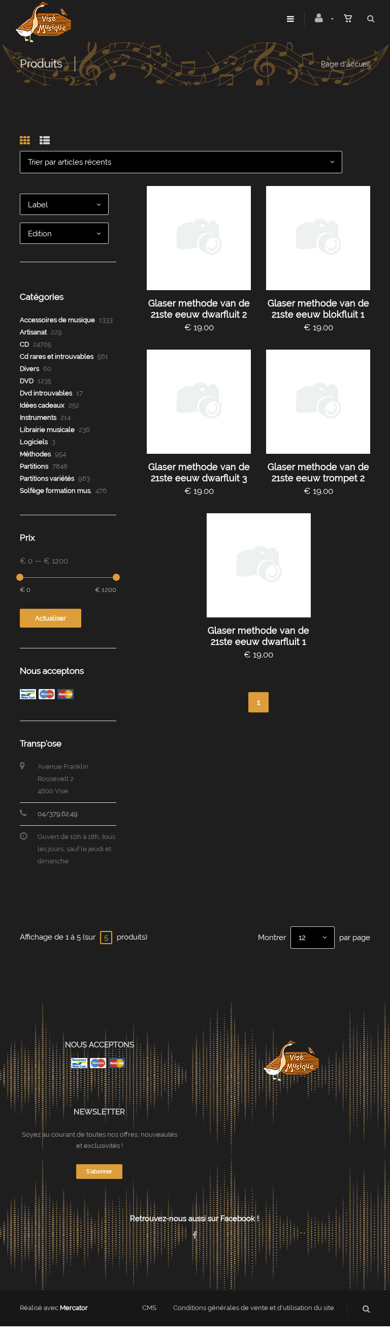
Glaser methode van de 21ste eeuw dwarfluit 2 (199, 309)
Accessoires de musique (57, 320)
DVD (27, 381)
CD (24, 344)
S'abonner (99, 1171)
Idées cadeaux (42, 405)
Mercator (74, 1308)
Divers (29, 368)
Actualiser (50, 618)
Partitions (34, 466)
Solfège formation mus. (55, 490)
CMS (149, 1308)
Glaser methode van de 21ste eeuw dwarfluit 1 (258, 636)
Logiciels (34, 442)
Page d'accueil (345, 64)
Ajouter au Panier (203, 238)
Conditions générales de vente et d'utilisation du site (253, 1308)
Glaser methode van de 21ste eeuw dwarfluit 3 (199, 472)
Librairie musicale (47, 429)
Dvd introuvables (46, 393)
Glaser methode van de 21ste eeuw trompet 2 (318, 472)
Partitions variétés (47, 478)
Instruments (38, 417)
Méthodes (35, 454)
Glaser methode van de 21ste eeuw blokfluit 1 (318, 309)
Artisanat (33, 332)
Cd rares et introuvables (56, 356)
